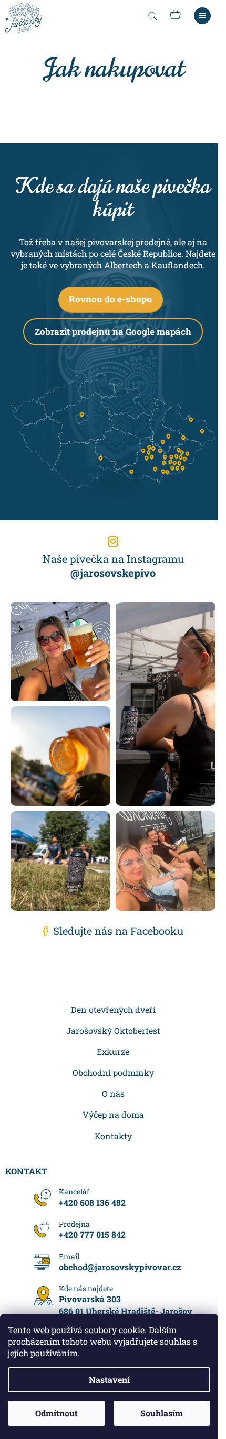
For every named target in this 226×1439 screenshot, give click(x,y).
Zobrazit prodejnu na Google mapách (113, 331)
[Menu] (202, 15)
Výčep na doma (113, 1114)
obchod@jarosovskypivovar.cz (120, 1266)
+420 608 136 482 (92, 1202)
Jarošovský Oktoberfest (113, 1030)
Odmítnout (56, 1413)
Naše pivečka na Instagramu (113, 566)
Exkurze (113, 1051)
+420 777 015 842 (92, 1234)
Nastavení (109, 1379)
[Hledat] (152, 16)
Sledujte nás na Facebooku (118, 930)
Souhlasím (161, 1413)
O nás (113, 1093)
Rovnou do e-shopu (110, 299)
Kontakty (113, 1135)
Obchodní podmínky (113, 1072)
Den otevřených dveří (113, 1009)
